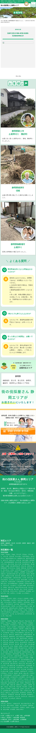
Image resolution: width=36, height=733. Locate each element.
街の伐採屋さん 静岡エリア (14, 727)
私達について (10, 715)
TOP (3, 715)
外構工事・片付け (7, 719)
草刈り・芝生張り (7, 717)
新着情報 (24, 719)
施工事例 (16, 719)
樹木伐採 (27, 715)
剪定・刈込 (20, 715)
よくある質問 (5, 721)
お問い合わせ (15, 721)
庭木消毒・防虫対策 (19, 717)
